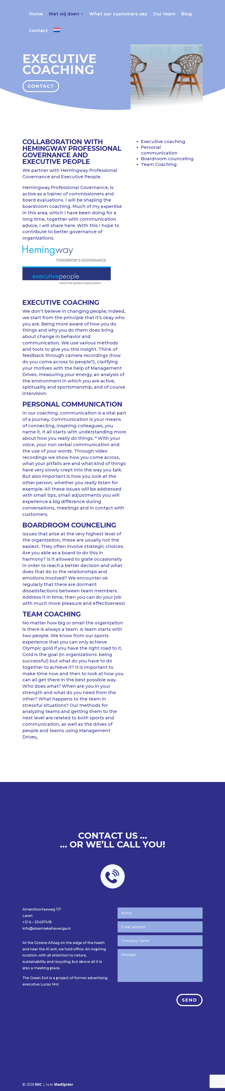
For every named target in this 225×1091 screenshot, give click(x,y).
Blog (186, 14)
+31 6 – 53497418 (37, 922)
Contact (38, 31)
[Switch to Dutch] (57, 36)
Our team (164, 14)
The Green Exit (35, 978)
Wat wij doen (64, 14)
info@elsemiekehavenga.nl (46, 928)
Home (36, 14)
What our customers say (118, 14)
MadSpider (63, 1084)
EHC (38, 1084)
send (189, 1000)
